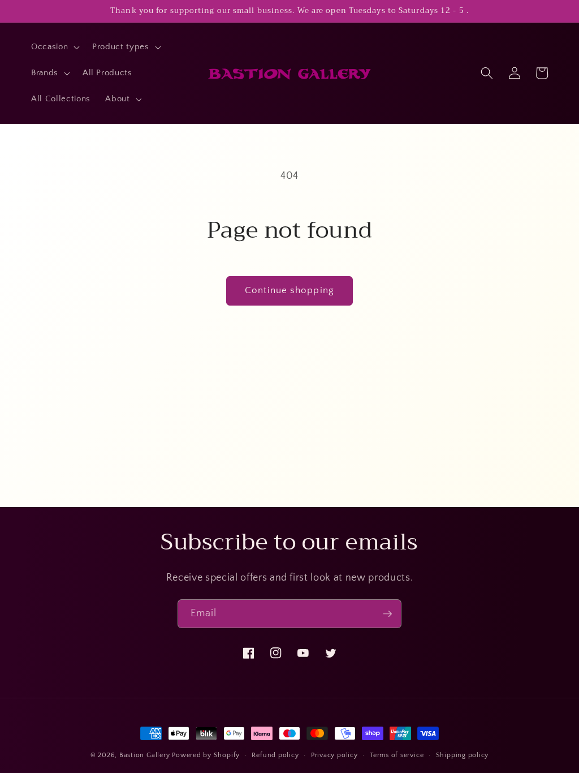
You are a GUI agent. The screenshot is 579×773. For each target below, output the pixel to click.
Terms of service (397, 755)
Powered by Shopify (206, 755)
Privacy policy (334, 755)
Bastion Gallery (144, 755)
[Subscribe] (387, 614)
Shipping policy (462, 755)
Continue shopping (289, 290)
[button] (54, 47)
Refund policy (275, 755)
